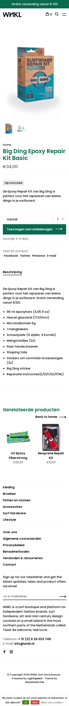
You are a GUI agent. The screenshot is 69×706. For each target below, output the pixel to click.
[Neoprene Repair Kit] (51, 437)
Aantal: (12, 219)
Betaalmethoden (16, 551)
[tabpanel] (34, 74)
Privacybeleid (13, 545)
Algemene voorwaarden (22, 538)
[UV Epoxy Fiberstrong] (18, 437)
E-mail (51, 256)
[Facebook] (4, 652)
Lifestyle (9, 520)
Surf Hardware (14, 513)
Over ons (10, 532)
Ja (25, 702)
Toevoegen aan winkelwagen (30, 229)
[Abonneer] (61, 596)
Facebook (11, 256)
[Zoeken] (57, 14)
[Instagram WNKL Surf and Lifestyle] (11, 652)
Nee (35, 702)
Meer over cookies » (52, 702)
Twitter (25, 256)
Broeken (9, 494)
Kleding (9, 487)
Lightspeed (34, 678)
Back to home (46, 417)
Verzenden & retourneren (23, 558)
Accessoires (12, 507)
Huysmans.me (34, 682)
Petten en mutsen (16, 500)
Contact (9, 564)
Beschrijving (12, 272)
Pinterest (38, 256)
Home (7, 145)
